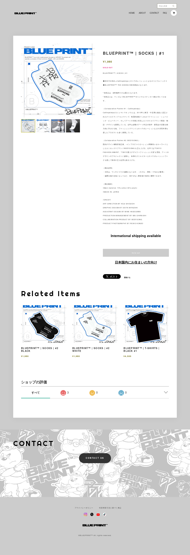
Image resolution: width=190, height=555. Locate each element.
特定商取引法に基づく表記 (110, 508)
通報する (127, 277)
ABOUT (142, 13)
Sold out (136, 253)
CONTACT (154, 13)
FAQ (165, 13)
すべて (36, 392)
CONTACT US (95, 457)
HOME (132, 13)
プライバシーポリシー (84, 508)
